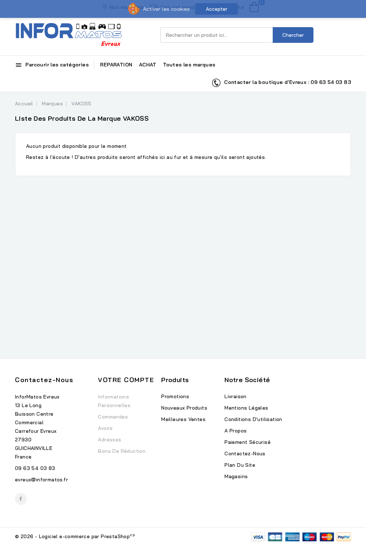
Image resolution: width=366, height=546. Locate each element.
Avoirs (105, 428)
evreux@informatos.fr (41, 479)
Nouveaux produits (184, 408)
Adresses (109, 439)
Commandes (113, 417)
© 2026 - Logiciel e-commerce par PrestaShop (75, 536)
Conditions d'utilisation (253, 419)
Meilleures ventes (183, 419)
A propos (235, 430)
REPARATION (116, 64)
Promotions (175, 396)
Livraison (235, 396)
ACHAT (148, 64)
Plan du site (239, 465)
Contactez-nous (44, 380)
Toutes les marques (189, 64)
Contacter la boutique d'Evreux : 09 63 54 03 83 (286, 82)
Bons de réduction (121, 451)
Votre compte (126, 380)
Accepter (216, 9)
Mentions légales (246, 408)
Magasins (236, 476)
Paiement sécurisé (247, 442)
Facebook (21, 499)
